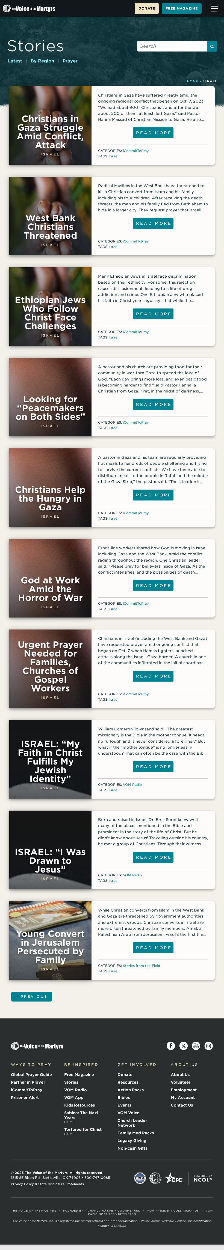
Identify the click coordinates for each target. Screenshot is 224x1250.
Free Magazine (182, 8)
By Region (42, 61)
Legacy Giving (131, 1140)
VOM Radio (132, 785)
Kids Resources (79, 1105)
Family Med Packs (135, 1133)
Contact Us (182, 1105)
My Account (183, 1097)
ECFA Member (140, 1178)
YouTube (196, 1046)
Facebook (171, 1046)
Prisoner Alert (25, 1097)
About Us (180, 1074)
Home (192, 81)
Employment (184, 1090)
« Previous (32, 996)
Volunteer (180, 1082)
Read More (154, 133)
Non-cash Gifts (132, 1148)
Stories (35, 46)
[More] (214, 9)
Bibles (123, 1097)
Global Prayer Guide (31, 1074)
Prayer (70, 61)
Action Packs (130, 1090)
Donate (146, 8)
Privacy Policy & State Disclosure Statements (47, 1184)
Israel (113, 156)
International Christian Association (155, 1178)
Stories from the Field (141, 966)
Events (124, 1105)
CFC (173, 1178)
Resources (127, 1082)
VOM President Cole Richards (173, 1210)
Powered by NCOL (203, 1178)
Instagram (208, 1046)
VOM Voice (128, 1113)
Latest (15, 61)
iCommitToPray (136, 151)
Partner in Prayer (28, 1082)
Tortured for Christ (83, 1131)
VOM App (74, 1097)
